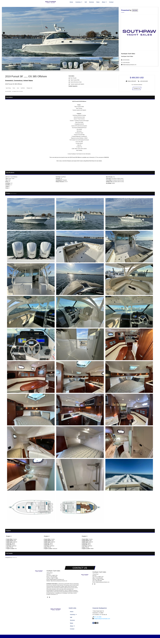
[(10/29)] (31, 311)
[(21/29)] (129, 409)
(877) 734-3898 (97, 617)
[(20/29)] (80, 409)
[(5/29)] (80, 246)
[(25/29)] (31, 474)
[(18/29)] (129, 376)
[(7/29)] (31, 279)
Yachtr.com (14, 557)
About (103, 2)
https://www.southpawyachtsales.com (59, 580)
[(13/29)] (31, 344)
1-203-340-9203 (125, 59)
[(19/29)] (31, 409)
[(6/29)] (129, 246)
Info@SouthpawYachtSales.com (57, 579)
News (97, 2)
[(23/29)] (80, 442)
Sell (86, 2)
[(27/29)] (129, 474)
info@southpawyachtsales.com (129, 64)
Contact (111, 2)
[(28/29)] (31, 507)
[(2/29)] (80, 213)
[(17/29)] (80, 376)
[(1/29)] (31, 213)
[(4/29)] (31, 246)
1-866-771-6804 (54, 578)
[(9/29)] (129, 279)
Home (71, 2)
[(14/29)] (80, 344)
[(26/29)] (80, 474)
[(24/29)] (129, 442)
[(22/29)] (31, 442)
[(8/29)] (80, 279)
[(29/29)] (80, 507)
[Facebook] (47, 597)
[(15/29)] (129, 344)
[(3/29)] (129, 213)
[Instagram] (49, 597)
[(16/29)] (31, 376)
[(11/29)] (80, 311)
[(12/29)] (129, 311)
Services (91, 2)
